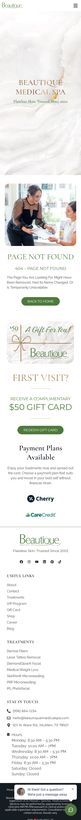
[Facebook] (21, 561)
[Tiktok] (59, 561)
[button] (75, 5)
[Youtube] (36, 561)
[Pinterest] (52, 561)
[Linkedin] (44, 561)
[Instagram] (29, 561)
